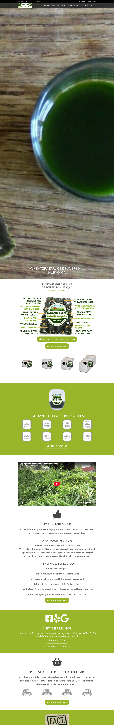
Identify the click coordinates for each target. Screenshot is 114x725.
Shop (94, 5)
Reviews (70, 5)
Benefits (63, 5)
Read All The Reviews (57, 646)
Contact (87, 5)
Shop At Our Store (58, 346)
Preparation (55, 5)
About (76, 5)
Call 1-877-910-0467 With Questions (58, 339)
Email (29, 1)
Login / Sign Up (92, 1)
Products (46, 5)
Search (83, 1)
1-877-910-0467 (37, 1)
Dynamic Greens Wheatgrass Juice (25, 6)
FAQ (81, 5)
